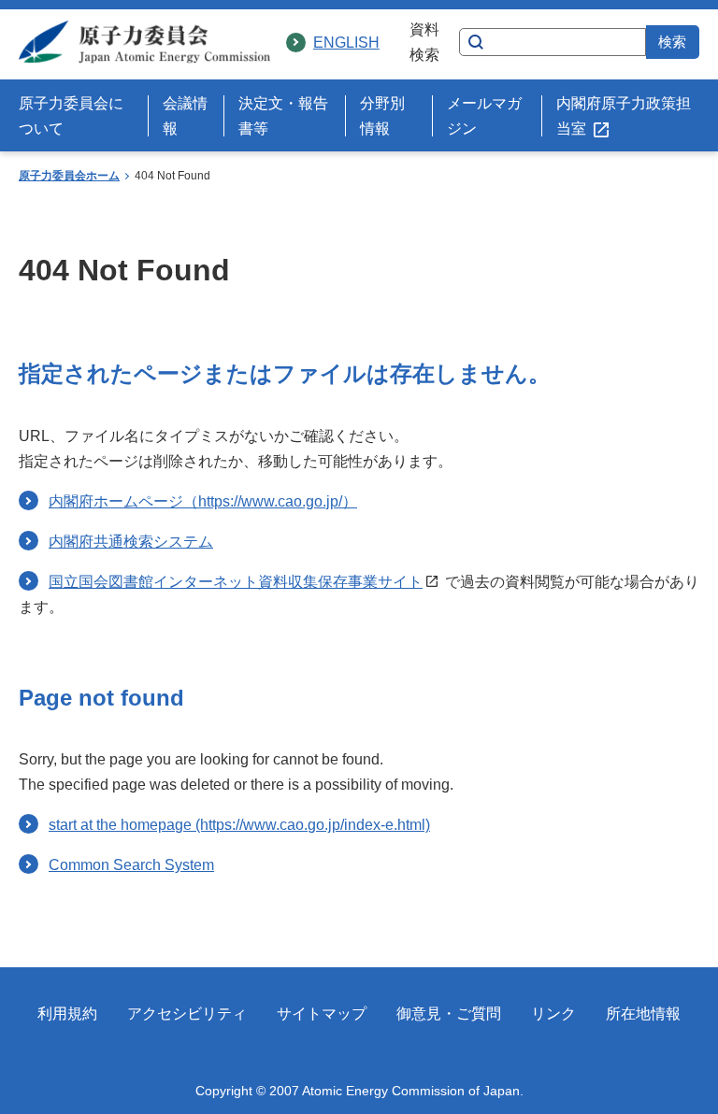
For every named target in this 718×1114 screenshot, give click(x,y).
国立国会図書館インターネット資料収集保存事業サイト (236, 582)
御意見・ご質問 (448, 1013)
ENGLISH (346, 42)
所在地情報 (643, 1013)
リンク (553, 1013)
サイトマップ (321, 1013)
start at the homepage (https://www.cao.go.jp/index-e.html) (239, 825)
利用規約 (67, 1013)
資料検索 (424, 42)
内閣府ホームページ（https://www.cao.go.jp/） (203, 501)
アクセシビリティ (187, 1013)
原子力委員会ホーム (69, 175)
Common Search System (131, 865)
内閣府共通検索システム (131, 542)
